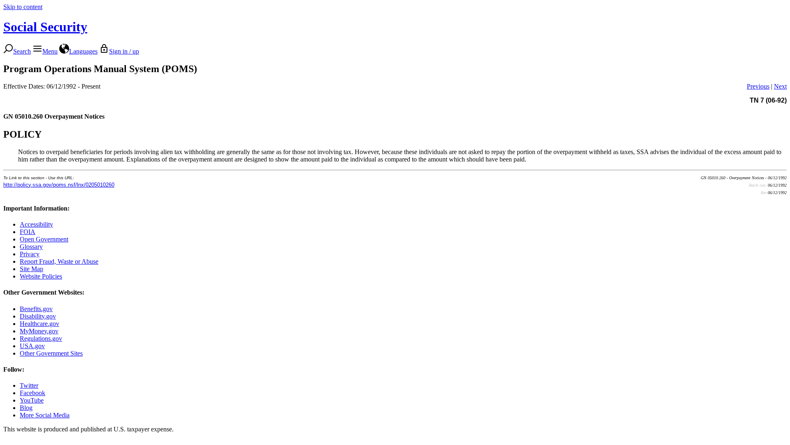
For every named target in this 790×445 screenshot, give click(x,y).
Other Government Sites (51, 353)
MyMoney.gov (39, 331)
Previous (758, 86)
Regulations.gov (41, 338)
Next (780, 86)
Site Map (31, 268)
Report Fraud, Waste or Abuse (59, 261)
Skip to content (22, 6)
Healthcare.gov (39, 323)
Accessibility (36, 224)
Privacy (30, 254)
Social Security (45, 26)
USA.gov (32, 345)
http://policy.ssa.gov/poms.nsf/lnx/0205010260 (58, 185)
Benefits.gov (36, 308)
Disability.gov (38, 316)
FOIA (27, 231)
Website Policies (41, 276)
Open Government (44, 239)
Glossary (31, 246)
